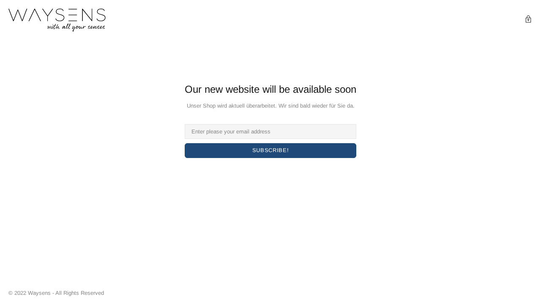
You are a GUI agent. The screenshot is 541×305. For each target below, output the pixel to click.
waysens (57, 20)
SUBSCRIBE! (270, 150)
